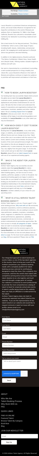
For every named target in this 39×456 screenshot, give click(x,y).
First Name (6, 317)
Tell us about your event (10, 358)
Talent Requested (8, 350)
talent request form (25, 153)
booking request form (18, 111)
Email (4, 333)
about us (4, 235)
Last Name (6, 325)
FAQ (32, 237)
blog (5, 237)
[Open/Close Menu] (35, 4)
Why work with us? (22, 205)
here (22, 186)
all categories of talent (24, 223)
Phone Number (7, 342)
